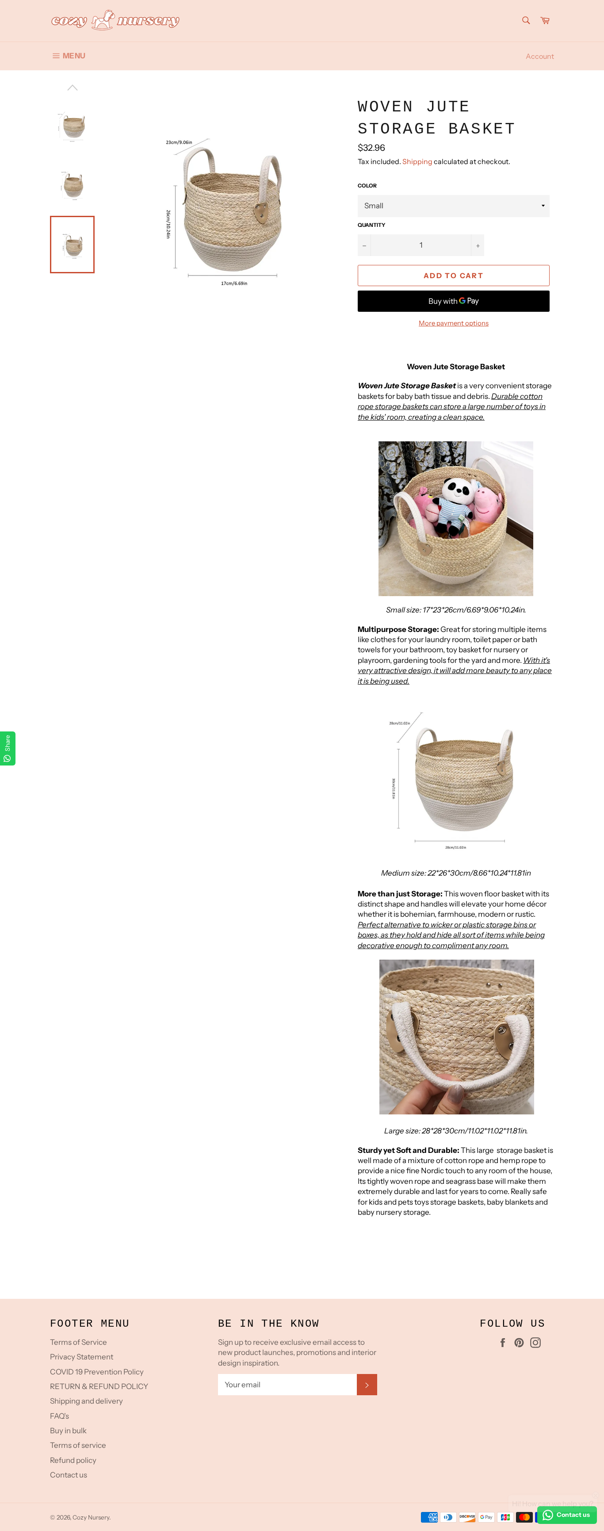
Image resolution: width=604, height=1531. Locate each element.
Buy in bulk (68, 1430)
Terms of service (78, 1445)
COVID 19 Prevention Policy (97, 1371)
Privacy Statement (81, 1356)
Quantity (372, 225)
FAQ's (59, 1416)
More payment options (454, 323)
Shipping (417, 161)
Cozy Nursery (91, 1517)
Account (540, 56)
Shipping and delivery (86, 1401)
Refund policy (73, 1460)
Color (367, 185)
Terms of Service (78, 1342)
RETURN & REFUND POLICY (99, 1386)
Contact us (68, 1474)
